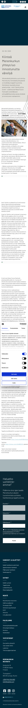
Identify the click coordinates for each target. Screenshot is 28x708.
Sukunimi (6, 513)
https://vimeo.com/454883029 (14, 444)
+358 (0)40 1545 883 (9, 679)
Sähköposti (7, 522)
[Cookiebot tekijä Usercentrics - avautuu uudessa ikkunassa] (20, 324)
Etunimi (6, 503)
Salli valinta (14, 378)
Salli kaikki (14, 374)
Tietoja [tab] (23, 328)
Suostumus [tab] (5, 328)
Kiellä (14, 382)
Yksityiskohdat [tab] (14, 328)
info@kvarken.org (8, 682)
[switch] (24, 358)
